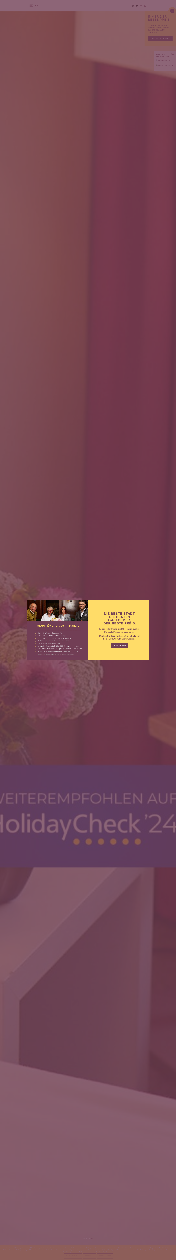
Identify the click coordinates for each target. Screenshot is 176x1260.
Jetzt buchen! (119, 645)
